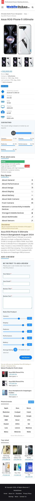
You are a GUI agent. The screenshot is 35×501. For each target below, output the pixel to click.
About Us (11, 493)
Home (5, 493)
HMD (6, 420)
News (16, 496)
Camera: (6, 316)
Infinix (17, 424)
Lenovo (17, 428)
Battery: (5, 342)
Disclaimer (19, 493)
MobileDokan (17, 490)
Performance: (7, 336)
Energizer (17, 416)
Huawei (6, 424)
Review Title (7, 288)
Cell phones (11, 76)
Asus (20, 368)
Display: (5, 322)
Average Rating (8, 350)
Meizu (6, 432)
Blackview (6, 412)
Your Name (7, 274)
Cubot (29, 412)
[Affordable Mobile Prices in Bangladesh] (17, 7)
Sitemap (11, 496)
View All (31, 402)
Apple (6, 408)
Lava (6, 428)
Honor (17, 420)
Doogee (6, 416)
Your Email (7, 281)
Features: (6, 329)
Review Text (7, 296)
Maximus (29, 428)
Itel (29, 424)
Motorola (17, 432)
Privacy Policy (27, 493)
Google (28, 416)
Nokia (29, 432)
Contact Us (23, 496)
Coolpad (17, 412)
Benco (29, 408)
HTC (28, 420)
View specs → (13, 376)
